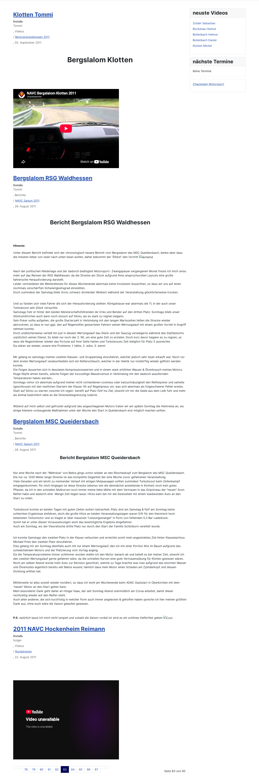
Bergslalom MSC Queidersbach (56, 421)
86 (88, 769)
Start (3, 3)
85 (80, 769)
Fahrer (15, 3)
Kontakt (90, 3)
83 (65, 769)
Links (76, 3)
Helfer (40, 3)
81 (49, 769)
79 (33, 769)
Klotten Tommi (33, 14)
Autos (28, 3)
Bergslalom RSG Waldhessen (52, 178)
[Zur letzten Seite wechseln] (107, 767)
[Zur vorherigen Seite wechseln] (20, 767)
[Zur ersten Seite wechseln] (15, 767)
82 (57, 769)
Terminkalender (58, 3)
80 (41, 769)
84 (73, 769)
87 (96, 769)
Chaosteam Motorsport (208, 84)
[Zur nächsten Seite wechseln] (102, 767)
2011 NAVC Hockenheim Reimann (59, 628)
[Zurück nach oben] (254, 772)
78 (26, 769)
